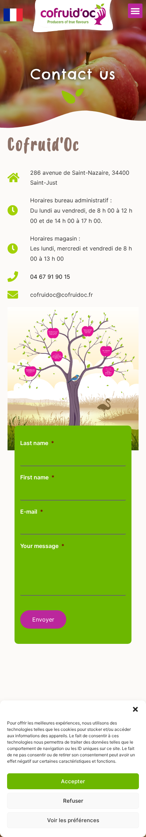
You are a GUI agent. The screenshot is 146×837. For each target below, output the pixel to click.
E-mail (31, 511)
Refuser (73, 800)
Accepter (73, 781)
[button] (135, 709)
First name (37, 477)
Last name (37, 442)
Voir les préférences (73, 820)
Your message (42, 545)
